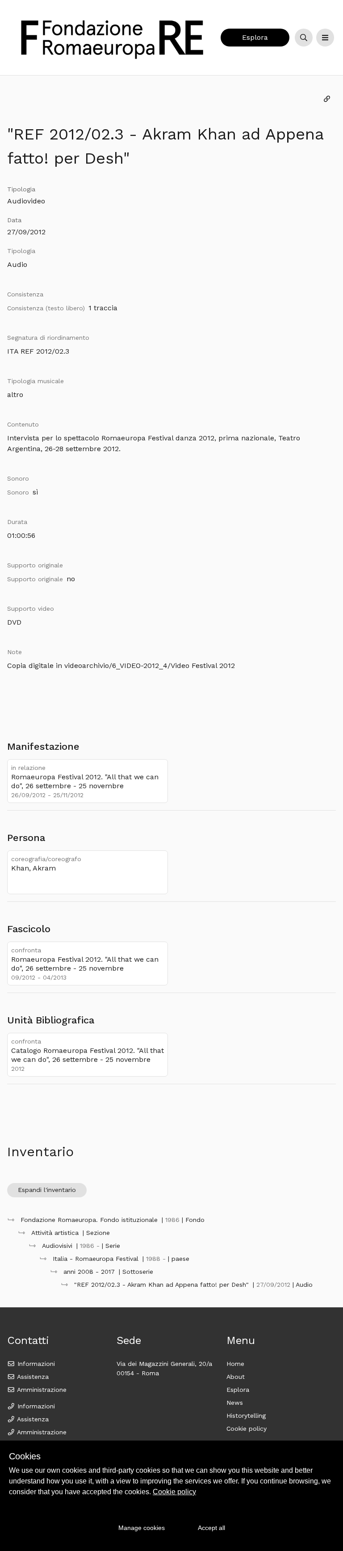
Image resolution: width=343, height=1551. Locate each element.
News (234, 1402)
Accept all (211, 1527)
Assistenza (32, 1376)
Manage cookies (141, 1527)
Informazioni (35, 1363)
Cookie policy (246, 1428)
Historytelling (246, 1415)
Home (235, 1363)
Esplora (255, 37)
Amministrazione (41, 1389)
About (235, 1376)
